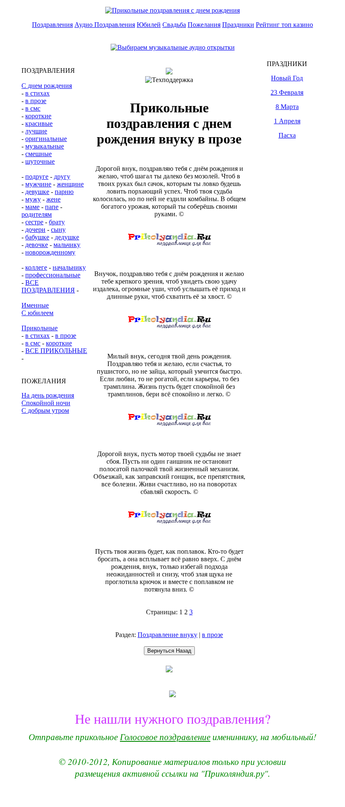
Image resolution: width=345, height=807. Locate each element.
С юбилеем (37, 312)
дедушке (67, 237)
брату (57, 222)
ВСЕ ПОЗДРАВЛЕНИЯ (48, 286)
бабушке (37, 237)
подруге (36, 176)
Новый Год (287, 78)
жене (53, 199)
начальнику (69, 267)
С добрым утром (45, 410)
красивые (39, 123)
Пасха (287, 135)
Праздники (238, 24)
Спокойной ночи (45, 402)
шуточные (40, 161)
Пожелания (204, 24)
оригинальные (46, 138)
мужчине (38, 184)
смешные (38, 153)
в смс (32, 108)
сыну (58, 229)
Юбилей (149, 24)
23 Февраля (287, 92)
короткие (38, 115)
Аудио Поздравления (104, 24)
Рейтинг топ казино (284, 24)
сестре (34, 222)
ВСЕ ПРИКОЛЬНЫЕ (56, 350)
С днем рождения (46, 85)
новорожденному (50, 252)
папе (51, 206)
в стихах (37, 93)
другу (62, 176)
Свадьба (174, 24)
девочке (36, 244)
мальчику (66, 244)
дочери (35, 229)
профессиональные (52, 275)
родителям (36, 214)
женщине (70, 184)
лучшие (36, 131)
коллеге (36, 267)
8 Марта (287, 106)
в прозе (35, 100)
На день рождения (47, 395)
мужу (33, 199)
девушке (37, 191)
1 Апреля (287, 121)
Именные (35, 305)
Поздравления (52, 24)
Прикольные (39, 328)
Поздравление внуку (167, 634)
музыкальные (44, 146)
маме (32, 206)
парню (64, 191)
